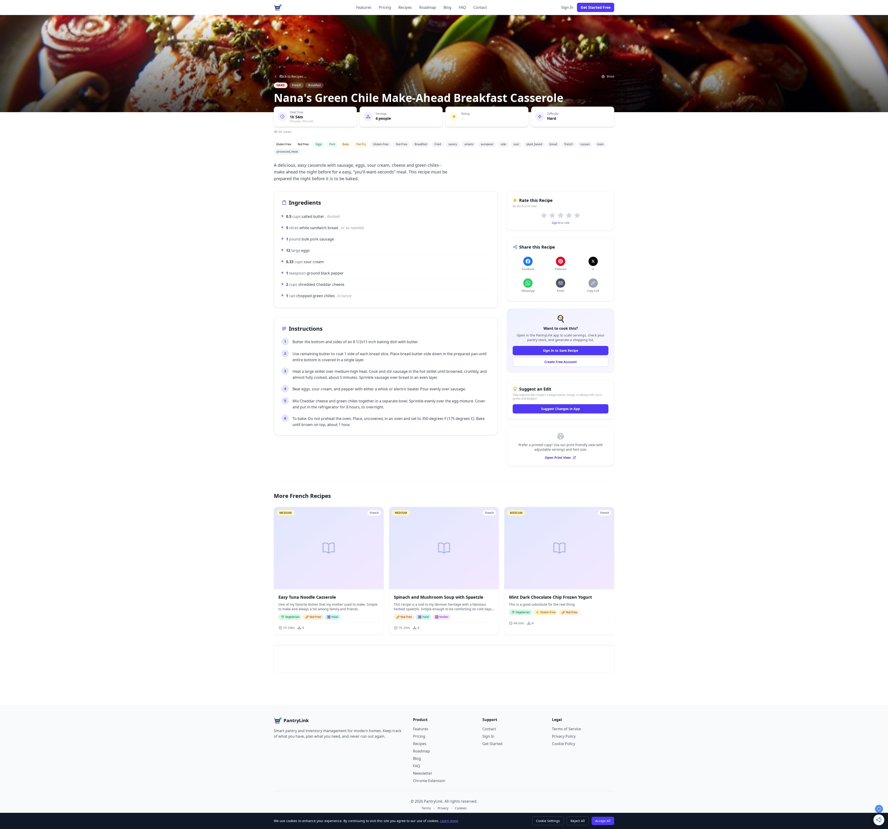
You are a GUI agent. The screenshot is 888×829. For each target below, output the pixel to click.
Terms (426, 808)
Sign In (567, 7)
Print (610, 76)
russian (585, 144)
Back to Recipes (291, 76)
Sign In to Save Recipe (560, 350)
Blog (447, 7)
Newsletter (422, 773)
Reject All (577, 821)
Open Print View (558, 457)
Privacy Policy (564, 736)
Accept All (602, 821)
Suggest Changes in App (560, 409)
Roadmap (427, 7)
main (600, 144)
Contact (480, 7)
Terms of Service (566, 728)
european (487, 144)
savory (452, 144)
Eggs (319, 144)
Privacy (443, 808)
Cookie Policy (563, 743)
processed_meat (287, 152)
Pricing (385, 7)
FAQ (462, 7)
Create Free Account (560, 362)
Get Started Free (595, 7)
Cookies (461, 808)
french (568, 144)
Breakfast (314, 85)
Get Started (492, 743)
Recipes (405, 7)
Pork (332, 144)
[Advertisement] (444, 659)
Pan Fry (361, 144)
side (503, 144)
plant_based (534, 144)
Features (363, 7)
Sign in (556, 223)
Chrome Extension (429, 780)
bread (553, 144)
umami (468, 144)
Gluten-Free (380, 144)
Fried (438, 144)
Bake (345, 144)
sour (516, 144)
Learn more (449, 821)
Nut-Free (401, 144)
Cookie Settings (548, 821)
